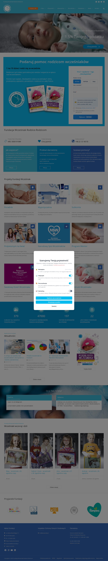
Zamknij (54, 306)
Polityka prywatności (59, 265)
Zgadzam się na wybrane (54, 298)
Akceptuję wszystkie (54, 302)
